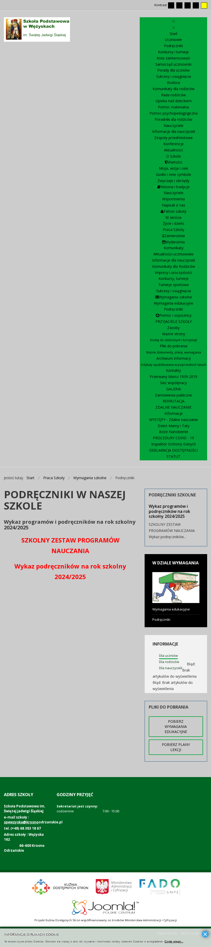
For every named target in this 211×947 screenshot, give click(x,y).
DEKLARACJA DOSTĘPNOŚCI (173, 450)
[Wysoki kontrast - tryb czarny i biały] (187, 5)
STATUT (173, 456)
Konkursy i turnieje (173, 51)
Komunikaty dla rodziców (174, 88)
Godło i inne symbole (173, 174)
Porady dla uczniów (173, 70)
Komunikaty (173, 247)
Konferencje (173, 143)
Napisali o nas (173, 205)
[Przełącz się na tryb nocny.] (179, 5)
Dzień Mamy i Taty (173, 425)
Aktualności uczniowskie (173, 254)
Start (174, 33)
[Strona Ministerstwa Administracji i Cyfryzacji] (114, 886)
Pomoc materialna (173, 107)
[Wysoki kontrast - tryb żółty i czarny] (204, 5)
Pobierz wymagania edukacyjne (176, 726)
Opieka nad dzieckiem (173, 100)
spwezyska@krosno (21, 822)
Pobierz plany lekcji (176, 747)
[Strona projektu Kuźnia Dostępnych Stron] (60, 886)
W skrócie (173, 217)
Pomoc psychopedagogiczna (174, 113)
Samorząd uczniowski (173, 64)
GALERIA (173, 388)
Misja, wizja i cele (173, 168)
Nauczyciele (173, 125)
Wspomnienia (173, 198)
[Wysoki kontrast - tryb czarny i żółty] (196, 5)
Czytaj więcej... (173, 941)
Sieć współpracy (173, 382)
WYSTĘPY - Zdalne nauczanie (173, 419)
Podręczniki (173, 45)
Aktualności (173, 150)
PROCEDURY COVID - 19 (173, 437)
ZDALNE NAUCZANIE (173, 407)
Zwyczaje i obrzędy (173, 180)
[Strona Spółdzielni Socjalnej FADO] (159, 886)
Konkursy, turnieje (174, 278)
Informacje (173, 413)
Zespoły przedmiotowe (173, 137)
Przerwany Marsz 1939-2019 (173, 376)
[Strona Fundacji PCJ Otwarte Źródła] (105, 906)
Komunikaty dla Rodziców (173, 266)
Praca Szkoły (173, 229)
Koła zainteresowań (173, 58)
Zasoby (173, 327)
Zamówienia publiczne (173, 395)
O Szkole (173, 156)
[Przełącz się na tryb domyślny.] (171, 5)
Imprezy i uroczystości (173, 272)
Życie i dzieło (173, 223)
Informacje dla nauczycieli (173, 131)
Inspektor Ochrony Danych (173, 444)
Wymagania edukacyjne (173, 303)
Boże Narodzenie (173, 431)
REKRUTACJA (173, 401)
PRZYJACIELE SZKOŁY (173, 321)
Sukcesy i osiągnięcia (173, 76)
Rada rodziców (173, 94)
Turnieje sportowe (173, 284)
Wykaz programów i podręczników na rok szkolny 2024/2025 (169, 511)
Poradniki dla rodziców (173, 119)
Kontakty (173, 370)
